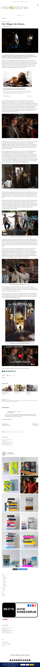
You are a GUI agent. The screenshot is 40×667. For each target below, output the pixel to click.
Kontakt (18, 1)
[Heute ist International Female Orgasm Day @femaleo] (29, 540)
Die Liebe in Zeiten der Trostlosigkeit (7, 442)
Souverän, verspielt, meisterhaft (7, 439)
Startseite (14, 1)
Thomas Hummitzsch (6, 26)
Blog (27, 1)
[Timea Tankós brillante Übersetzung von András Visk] (29, 503)
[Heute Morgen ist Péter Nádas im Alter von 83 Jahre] (29, 466)
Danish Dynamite (4, 629)
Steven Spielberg (11, 401)
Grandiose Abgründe (35, 425)
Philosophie (5, 585)
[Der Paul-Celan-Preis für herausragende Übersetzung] (11, 558)
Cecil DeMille (9, 400)
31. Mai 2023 (8, 21)
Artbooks (4, 595)
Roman (4, 576)
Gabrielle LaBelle (18, 400)
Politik (4, 588)
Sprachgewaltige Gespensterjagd (6, 425)
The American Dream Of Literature (7, 444)
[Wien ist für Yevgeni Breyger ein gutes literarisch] (11, 484)
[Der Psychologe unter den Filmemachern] (7, 388)
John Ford (28, 400)
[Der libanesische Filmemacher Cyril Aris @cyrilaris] (29, 484)
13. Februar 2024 (10, 412)
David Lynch (13, 400)
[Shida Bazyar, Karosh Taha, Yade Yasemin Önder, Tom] (11, 540)
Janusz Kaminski (24, 400)
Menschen (3, 587)
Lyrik (3, 580)
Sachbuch (4, 584)
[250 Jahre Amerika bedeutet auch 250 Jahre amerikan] (11, 503)
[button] (2, 371)
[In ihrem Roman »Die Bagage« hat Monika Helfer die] (29, 558)
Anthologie (4, 581)
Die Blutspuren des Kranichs (19, 391)
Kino (5, 18)
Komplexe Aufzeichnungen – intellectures (14, 411)
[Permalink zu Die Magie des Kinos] (20, 52)
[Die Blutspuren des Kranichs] (19, 388)
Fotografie (3, 594)
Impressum (23, 1)
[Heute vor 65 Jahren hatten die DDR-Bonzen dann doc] (29, 521)
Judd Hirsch (32, 400)
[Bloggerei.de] (4, 619)
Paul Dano (6, 401)
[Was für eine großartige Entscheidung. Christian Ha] (11, 466)
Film (3, 18)
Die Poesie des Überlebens (6, 443)
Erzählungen (5, 577)
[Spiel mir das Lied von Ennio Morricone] (32, 388)
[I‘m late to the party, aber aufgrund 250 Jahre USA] (11, 521)
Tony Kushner (16, 401)
